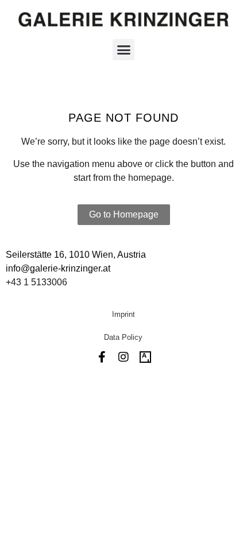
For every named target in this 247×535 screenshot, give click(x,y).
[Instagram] (123, 357)
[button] (123, 50)
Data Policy (123, 337)
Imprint (123, 314)
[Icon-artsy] (145, 357)
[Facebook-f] (102, 357)
